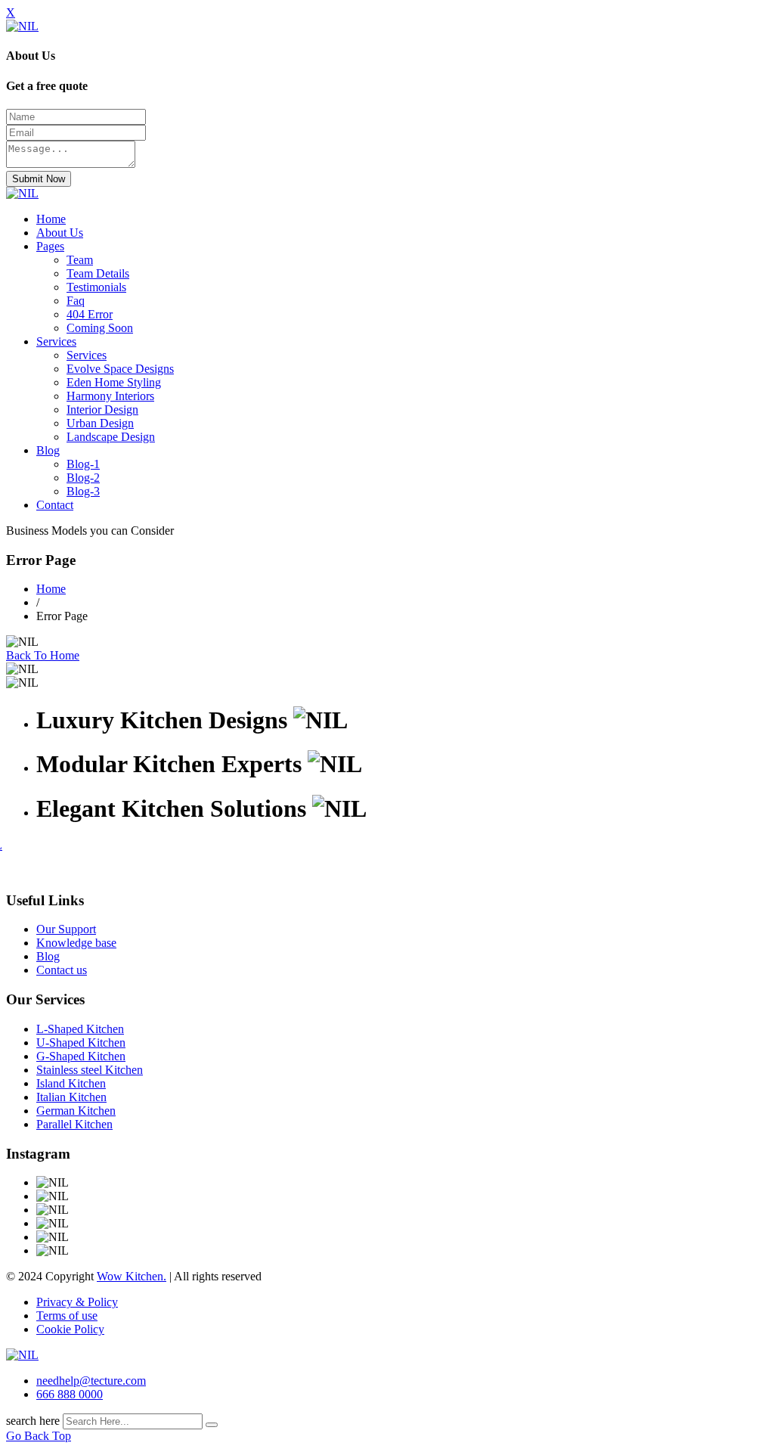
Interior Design (102, 409)
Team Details (98, 273)
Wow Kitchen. (131, 1276)
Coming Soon (100, 327)
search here (33, 1420)
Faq (76, 300)
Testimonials (96, 287)
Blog (48, 450)
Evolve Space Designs (120, 368)
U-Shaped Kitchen (80, 1042)
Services (56, 341)
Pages (50, 246)
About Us (59, 232)
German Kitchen (76, 1110)
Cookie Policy (70, 1329)
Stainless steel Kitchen (89, 1069)
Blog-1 (83, 464)
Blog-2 (83, 477)
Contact (54, 504)
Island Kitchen (71, 1083)
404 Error (90, 314)
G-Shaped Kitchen (80, 1056)
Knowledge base (76, 942)
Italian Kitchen (71, 1097)
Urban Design (100, 423)
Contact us (61, 969)
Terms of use (67, 1315)
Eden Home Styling (114, 382)
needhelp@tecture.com (91, 1380)
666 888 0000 (69, 1394)
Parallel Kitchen (74, 1124)
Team (80, 259)
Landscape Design (111, 436)
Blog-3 (83, 491)
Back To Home (42, 655)
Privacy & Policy (77, 1301)
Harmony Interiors (110, 395)
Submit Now (38, 179)
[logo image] (22, 1354)
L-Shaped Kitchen (80, 1028)
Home (51, 219)
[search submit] (212, 1425)
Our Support (66, 929)
